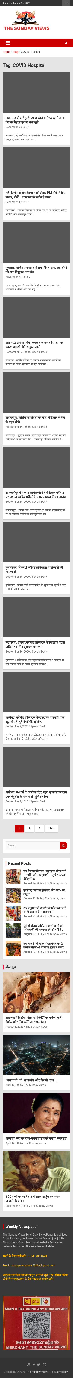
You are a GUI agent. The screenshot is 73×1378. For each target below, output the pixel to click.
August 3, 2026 (14, 1026)
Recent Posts (19, 863)
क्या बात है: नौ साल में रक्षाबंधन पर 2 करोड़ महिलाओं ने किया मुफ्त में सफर (43, 945)
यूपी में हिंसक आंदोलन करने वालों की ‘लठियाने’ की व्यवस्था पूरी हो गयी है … (43, 927)
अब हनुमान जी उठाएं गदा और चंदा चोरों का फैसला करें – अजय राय (44, 910)
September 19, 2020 (18, 426)
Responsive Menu (66, 3)
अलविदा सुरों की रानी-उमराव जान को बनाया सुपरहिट (36, 1138)
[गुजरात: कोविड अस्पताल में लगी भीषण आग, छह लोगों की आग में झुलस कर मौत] (36, 242)
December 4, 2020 (16, 201)
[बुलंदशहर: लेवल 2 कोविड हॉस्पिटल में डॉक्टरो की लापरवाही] (36, 542)
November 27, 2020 (17, 276)
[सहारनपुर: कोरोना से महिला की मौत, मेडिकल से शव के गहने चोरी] (36, 392)
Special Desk (39, 351)
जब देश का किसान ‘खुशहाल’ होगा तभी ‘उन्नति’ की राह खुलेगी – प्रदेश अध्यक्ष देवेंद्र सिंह (44, 875)
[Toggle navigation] (8, 43)
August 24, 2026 (33, 883)
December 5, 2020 (16, 126)
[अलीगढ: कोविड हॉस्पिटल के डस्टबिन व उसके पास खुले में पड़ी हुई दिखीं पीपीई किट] (36, 692)
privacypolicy (60, 1372)
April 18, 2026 (14, 1084)
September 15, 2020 (18, 501)
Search (63, 845)
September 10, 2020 (18, 651)
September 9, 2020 (17, 726)
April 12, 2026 (14, 1143)
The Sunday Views (56, 883)
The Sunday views (37, 1372)
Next (51, 828)
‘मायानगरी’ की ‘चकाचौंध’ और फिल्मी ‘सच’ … (32, 1080)
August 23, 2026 (33, 898)
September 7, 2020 (17, 801)
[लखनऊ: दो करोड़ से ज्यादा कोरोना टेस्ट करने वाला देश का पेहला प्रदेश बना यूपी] (36, 92)
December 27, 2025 (17, 1205)
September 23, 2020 (18, 351)
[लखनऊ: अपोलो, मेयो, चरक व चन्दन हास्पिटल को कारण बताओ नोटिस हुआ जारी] (36, 317)
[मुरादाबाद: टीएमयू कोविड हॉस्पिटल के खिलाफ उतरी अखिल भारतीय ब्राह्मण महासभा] (36, 617)
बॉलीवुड (10, 967)
